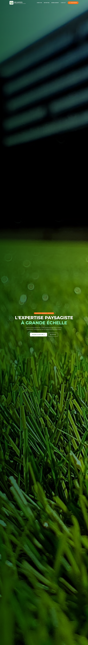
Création (39, 2)
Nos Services (53, 334)
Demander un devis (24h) (38, 334)
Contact (63, 2)
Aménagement (55, 2)
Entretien (46, 2)
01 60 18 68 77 (74, 2)
